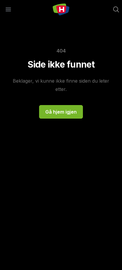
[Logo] (61, 9)
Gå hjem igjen (61, 112)
